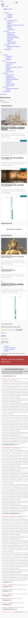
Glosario (9, 48)
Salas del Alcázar (11, 43)
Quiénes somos (11, 32)
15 (12, 218)
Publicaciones (7, 49)
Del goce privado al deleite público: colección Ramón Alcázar (13, 128)
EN (7, 6)
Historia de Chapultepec (13, 37)
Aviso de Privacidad (9, 349)
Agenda (9, 23)
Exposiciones (10, 22)
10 (12, 211)
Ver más (23, 140)
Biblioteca (9, 26)
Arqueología (10, 38)
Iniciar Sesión (8, 9)
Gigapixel (9, 17)
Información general (12, 20)
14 (12, 217)
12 (12, 214)
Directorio (6, 346)
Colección (6, 12)
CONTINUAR (19, 330)
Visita (5, 19)
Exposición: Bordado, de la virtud (15, 25)
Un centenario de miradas (12, 185)
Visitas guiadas (11, 29)
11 (12, 212)
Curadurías (10, 14)
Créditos (6, 351)
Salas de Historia (11, 42)
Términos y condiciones (10, 347)
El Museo (6, 31)
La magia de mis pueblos (12, 158)
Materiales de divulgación (13, 46)
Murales (9, 40)
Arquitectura (10, 34)
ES (3, 6)
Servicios (9, 28)
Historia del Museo (12, 35)
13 (12, 215)
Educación (6, 45)
